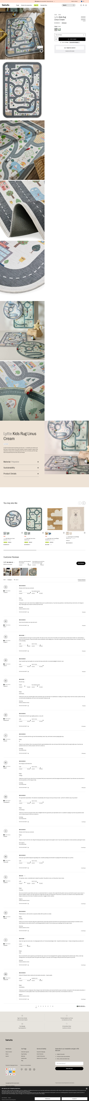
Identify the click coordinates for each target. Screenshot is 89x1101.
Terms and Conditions (10, 1086)
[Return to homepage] (5, 5)
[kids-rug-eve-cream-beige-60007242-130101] (70, 533)
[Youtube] (26, 1069)
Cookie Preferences (41, 1056)
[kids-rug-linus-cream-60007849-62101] (29, 533)
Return (7, 1054)
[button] (7, 572)
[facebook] (34, 1069)
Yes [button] (28, 611)
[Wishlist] (81, 5)
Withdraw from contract (42, 1058)
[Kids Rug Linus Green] (34, 519)
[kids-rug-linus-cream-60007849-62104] (5, 533)
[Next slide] (83, 503)
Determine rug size (25, 1051)
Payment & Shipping (41, 1051)
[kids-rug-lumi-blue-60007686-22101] (50, 533)
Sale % (36, 5)
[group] (11, 562)
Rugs (17, 5)
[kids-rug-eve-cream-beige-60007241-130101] (67, 533)
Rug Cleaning (24, 1054)
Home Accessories (26, 5)
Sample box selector (70, 47)
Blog (22, 1060)
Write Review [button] (81, 563)
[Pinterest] (21, 1069)
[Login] (83, 5)
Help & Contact (9, 1051)
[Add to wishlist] (56, 39)
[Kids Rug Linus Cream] (56, 29)
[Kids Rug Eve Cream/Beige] (75, 519)
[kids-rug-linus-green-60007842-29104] (8, 533)
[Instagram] (30, 1069)
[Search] (74, 5)
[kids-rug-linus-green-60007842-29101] (26, 533)
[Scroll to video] (41, 50)
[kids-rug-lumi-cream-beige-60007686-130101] (46, 533)
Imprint (7, 1056)
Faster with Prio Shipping (74, 42)
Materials (23, 1056)
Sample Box (43, 5)
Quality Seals (24, 1058)
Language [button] (9, 579)
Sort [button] (5, 579)
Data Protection (40, 1054)
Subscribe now (69, 1068)
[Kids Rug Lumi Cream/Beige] (55, 519)
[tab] (81, 580)
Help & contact (74, 1)
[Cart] (86, 5)
